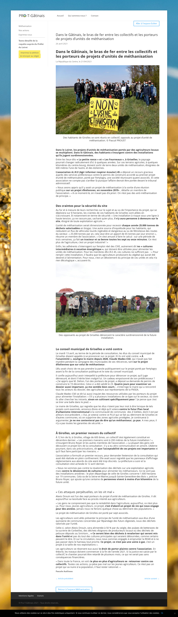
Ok (162, 613)
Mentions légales (26, 595)
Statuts (40, 595)
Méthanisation (25, 26)
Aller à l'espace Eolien (146, 23)
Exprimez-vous (25, 34)
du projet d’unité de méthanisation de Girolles (124, 496)
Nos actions (24, 30)
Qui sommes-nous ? (77, 16)
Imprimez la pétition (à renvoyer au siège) (29, 54)
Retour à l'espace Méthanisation (74, 589)
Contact (94, 16)
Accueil (60, 16)
